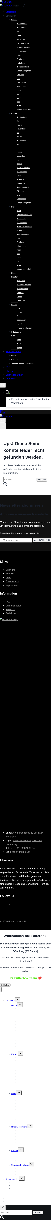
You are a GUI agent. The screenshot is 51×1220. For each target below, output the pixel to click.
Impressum (12, 585)
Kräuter (14, 1150)
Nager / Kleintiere (19, 1127)
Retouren (10, 609)
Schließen (5, 985)
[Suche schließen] (3, 1207)
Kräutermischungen (26, 1160)
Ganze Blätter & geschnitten (29, 1154)
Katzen (14, 1054)
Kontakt (10, 573)
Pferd (13, 1093)
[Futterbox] (6, 5)
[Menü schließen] (1, 989)
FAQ (8, 602)
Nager (20, 1174)
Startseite (10, 996)
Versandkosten (13, 605)
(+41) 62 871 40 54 (25, 848)
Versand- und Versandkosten (24, 1189)
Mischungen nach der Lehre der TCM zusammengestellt (34, 1048)
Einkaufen (10, 1000)
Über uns (10, 570)
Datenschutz (12, 581)
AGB (8, 577)
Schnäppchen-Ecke (20, 1165)
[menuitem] (11, 12)
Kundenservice (12, 1179)
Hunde (14, 1005)
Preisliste (11, 613)
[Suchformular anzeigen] (3, 385)
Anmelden (10, 1201)
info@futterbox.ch (20, 852)
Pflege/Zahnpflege (25, 1089)
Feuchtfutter (22, 1012)
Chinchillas (22, 1146)
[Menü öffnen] (3, 426)
